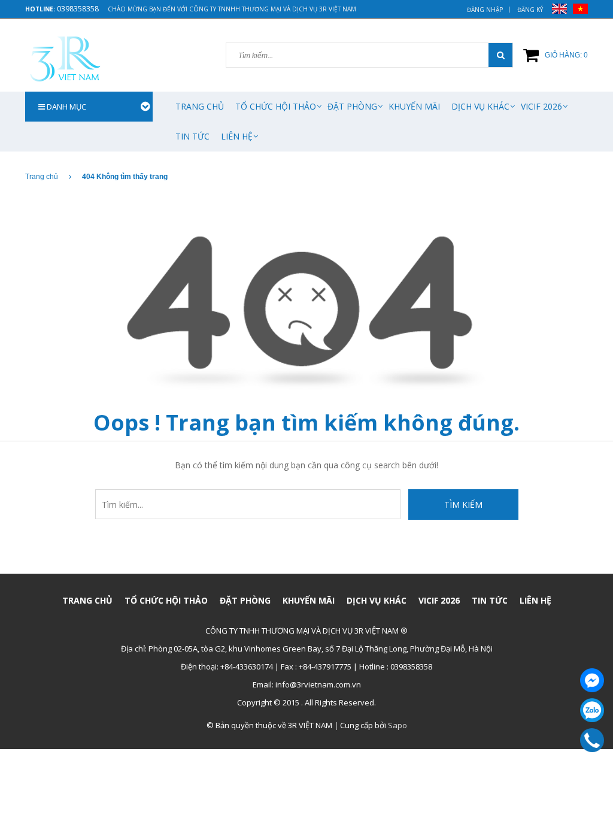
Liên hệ (237, 136)
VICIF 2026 (541, 106)
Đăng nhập (485, 10)
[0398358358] (592, 740)
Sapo (397, 725)
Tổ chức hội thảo (275, 106)
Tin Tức (192, 136)
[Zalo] (592, 710)
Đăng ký (530, 10)
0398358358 (78, 9)
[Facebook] (592, 680)
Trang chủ (199, 106)
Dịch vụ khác (480, 106)
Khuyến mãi (414, 106)
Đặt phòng (352, 106)
